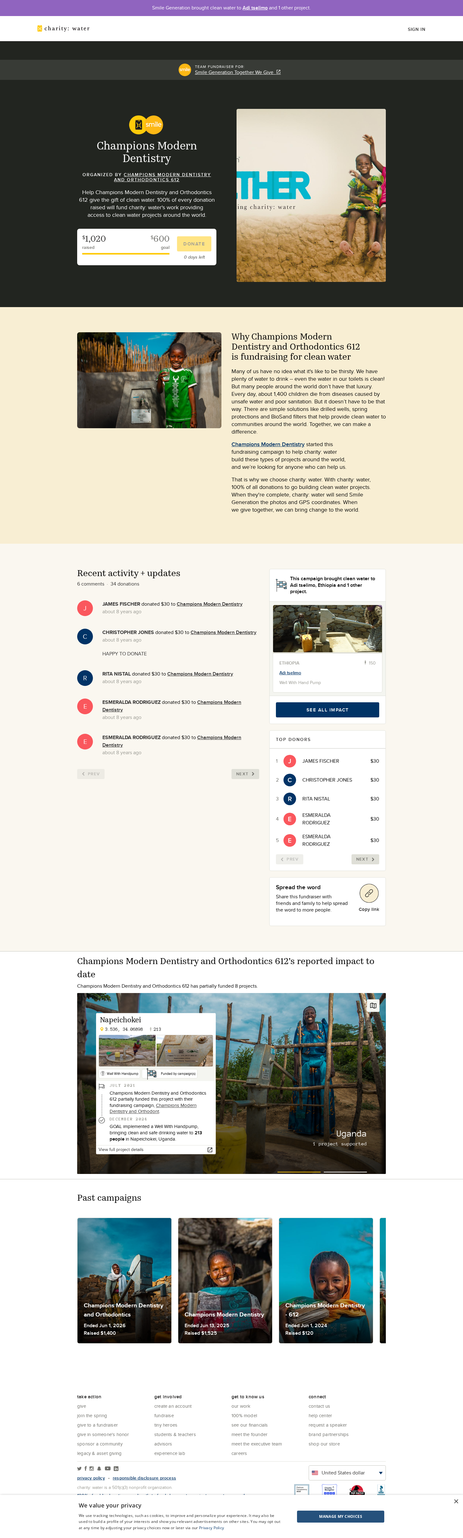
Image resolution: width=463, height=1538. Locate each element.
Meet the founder (249, 1434)
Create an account (172, 1406)
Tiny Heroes (165, 1425)
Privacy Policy (211, 1527)
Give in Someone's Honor (103, 1434)
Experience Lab (169, 1453)
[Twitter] (79, 1469)
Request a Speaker (328, 1425)
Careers (239, 1453)
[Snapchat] (99, 1469)
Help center (320, 1415)
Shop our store (324, 1443)
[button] (324, 1517)
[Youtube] (107, 1469)
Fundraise (164, 1415)
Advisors (163, 1443)
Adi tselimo (255, 7)
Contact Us (319, 1406)
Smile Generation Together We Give (235, 72)
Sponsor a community (100, 1443)
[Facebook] (85, 1469)
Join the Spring (92, 1415)
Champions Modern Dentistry (268, 444)
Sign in (417, 29)
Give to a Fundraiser (97, 1425)
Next (242, 774)
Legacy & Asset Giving (99, 1453)
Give (81, 1406)
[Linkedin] (116, 1469)
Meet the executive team (257, 1443)
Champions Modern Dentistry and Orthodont (153, 1108)
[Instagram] (91, 1469)
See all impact (327, 709)
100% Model (244, 1415)
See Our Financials (250, 1425)
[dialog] (231, 1516)
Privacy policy (91, 1478)
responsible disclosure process (144, 1478)
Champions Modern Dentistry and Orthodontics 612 (162, 177)
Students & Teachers (175, 1434)
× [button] (456, 1501)
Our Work (241, 1406)
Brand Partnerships (329, 1434)
